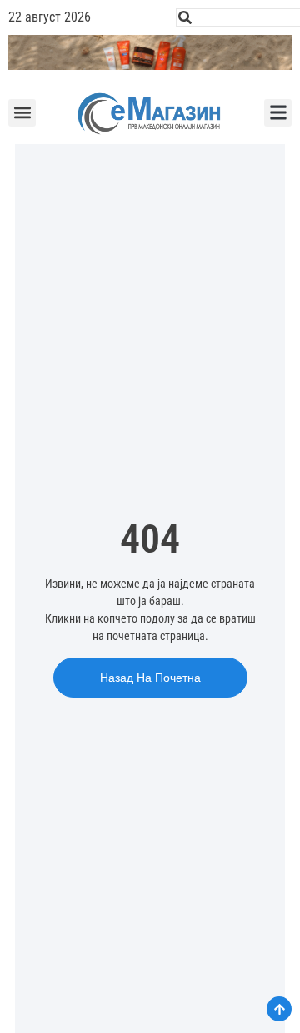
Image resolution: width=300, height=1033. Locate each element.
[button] (22, 113)
